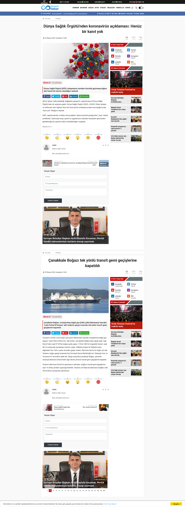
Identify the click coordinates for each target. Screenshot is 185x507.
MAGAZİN (111, 8)
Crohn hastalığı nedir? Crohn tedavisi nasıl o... (61, 13)
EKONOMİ (83, 8)
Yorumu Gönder (53, 200)
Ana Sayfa (47, 18)
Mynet (50, 127)
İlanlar (142, 13)
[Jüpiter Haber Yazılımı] (50, 7)
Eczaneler (130, 13)
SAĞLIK (91, 8)
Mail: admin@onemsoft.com (60, 153)
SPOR (97, 8)
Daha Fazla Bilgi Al (110, 504)
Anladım (176, 504)
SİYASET (103, 8)
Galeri (116, 13)
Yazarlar (101, 13)
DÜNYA (127, 8)
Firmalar (136, 13)
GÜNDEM (75, 8)
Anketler (123, 13)
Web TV (108, 13)
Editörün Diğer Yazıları (59, 149)
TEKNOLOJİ (120, 8)
